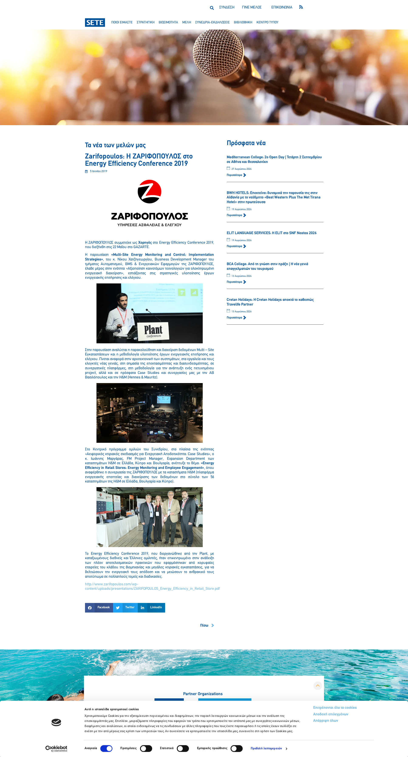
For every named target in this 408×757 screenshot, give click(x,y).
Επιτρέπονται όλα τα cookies (335, 708)
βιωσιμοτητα (168, 22)
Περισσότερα (235, 175)
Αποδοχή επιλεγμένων (330, 714)
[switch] (146, 748)
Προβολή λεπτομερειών (266, 748)
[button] (211, 7)
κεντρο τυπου (267, 22)
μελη (186, 22)
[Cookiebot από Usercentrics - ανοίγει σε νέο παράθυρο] (56, 749)
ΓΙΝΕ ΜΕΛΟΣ (252, 8)
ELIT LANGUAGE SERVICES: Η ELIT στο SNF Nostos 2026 (272, 233)
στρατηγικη (145, 22)
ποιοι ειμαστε (122, 22)
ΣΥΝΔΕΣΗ (226, 8)
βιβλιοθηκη (243, 22)
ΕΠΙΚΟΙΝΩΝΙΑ (281, 8)
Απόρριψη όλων (325, 721)
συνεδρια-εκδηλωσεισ (212, 22)
